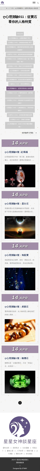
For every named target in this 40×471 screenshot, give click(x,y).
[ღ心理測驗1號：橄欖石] (20, 382)
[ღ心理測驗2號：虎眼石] (20, 330)
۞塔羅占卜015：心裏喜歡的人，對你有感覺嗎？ (20, 109)
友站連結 (29, 454)
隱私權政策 (20, 462)
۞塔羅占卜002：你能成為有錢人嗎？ (20, 42)
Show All (20, 34)
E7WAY (24, 468)
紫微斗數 (30, 451)
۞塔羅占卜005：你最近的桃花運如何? (20, 75)
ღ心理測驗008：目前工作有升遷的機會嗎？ (20, 125)
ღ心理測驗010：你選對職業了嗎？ (20, 38)
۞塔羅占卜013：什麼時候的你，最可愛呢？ (20, 94)
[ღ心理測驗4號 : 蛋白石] (20, 227)
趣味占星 (10, 451)
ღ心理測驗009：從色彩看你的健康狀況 (20, 79)
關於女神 (19, 454)
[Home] (6, 8)
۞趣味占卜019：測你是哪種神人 (20, 84)
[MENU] (33, 3)
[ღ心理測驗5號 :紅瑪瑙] (20, 176)
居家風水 (16, 448)
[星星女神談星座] (15, 3)
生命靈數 (25, 448)
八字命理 (20, 451)
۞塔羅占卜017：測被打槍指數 (20, 119)
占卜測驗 (11, 8)
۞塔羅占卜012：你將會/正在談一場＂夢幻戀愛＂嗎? (20, 60)
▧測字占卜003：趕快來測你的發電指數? (20, 54)
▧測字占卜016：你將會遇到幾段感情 (20, 115)
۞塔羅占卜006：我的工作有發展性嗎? (20, 66)
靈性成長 (6, 448)
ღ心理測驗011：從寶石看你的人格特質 (19, 88)
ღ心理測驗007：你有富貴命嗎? (20, 70)
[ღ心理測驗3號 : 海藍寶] (20, 279)
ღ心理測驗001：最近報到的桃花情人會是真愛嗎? (20, 48)
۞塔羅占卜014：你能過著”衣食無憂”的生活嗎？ (20, 101)
